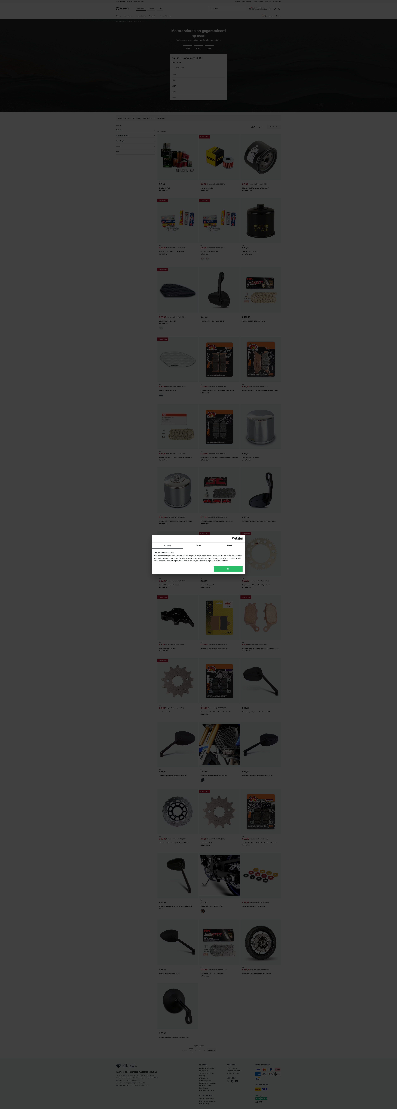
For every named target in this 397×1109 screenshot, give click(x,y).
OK (228, 569)
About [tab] (229, 545)
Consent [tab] (167, 546)
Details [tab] (198, 545)
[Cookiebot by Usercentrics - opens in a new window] (234, 538)
